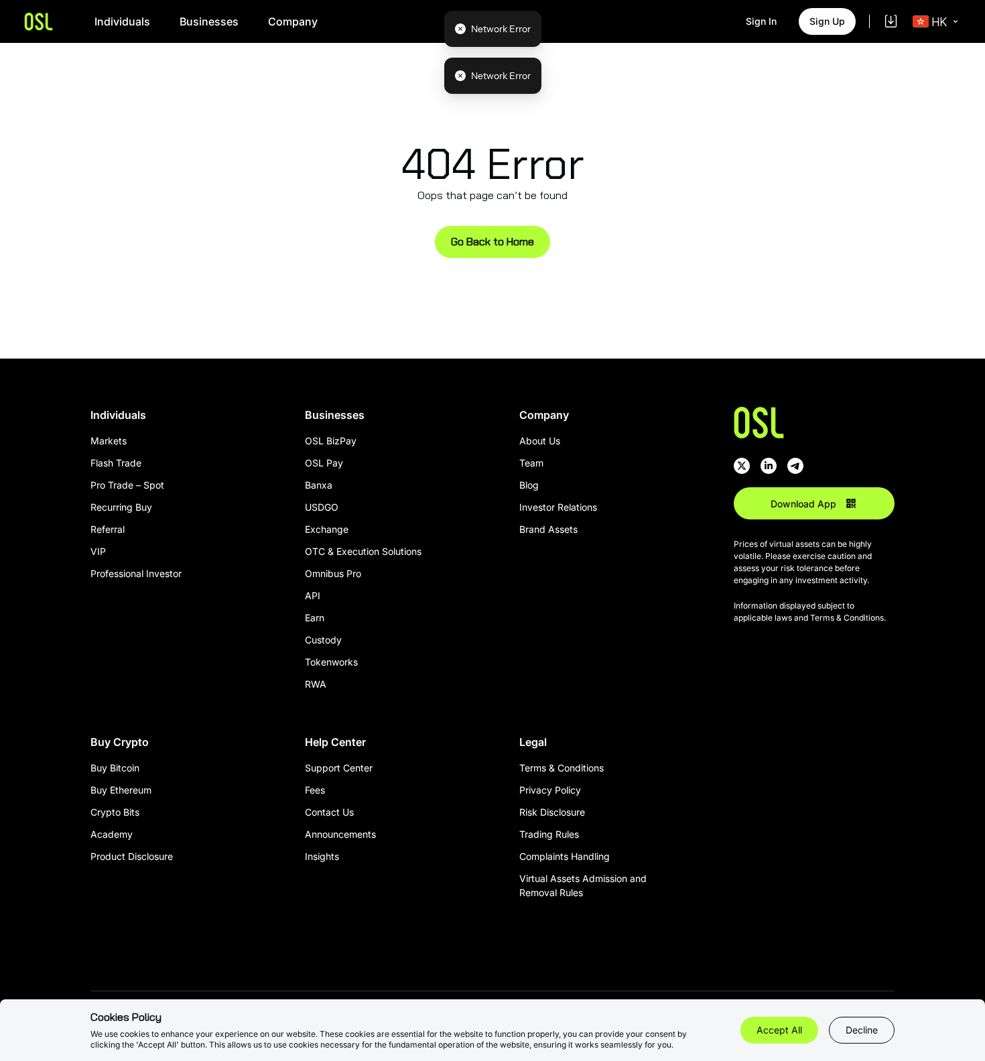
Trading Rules (549, 834)
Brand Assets (548, 529)
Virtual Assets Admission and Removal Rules (583, 885)
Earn (314, 617)
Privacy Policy (550, 790)
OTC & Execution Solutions (363, 551)
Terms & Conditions (561, 767)
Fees (315, 790)
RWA (315, 684)
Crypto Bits (114, 812)
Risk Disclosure (552, 812)
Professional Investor (136, 573)
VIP (98, 551)
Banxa (318, 485)
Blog (529, 485)
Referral (107, 529)
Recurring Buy (121, 507)
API (312, 595)
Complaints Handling (564, 856)
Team (531, 463)
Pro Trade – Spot (127, 485)
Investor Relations (558, 507)
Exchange (326, 529)
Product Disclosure (131, 856)
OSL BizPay (330, 440)
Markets (108, 440)
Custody (323, 639)
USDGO (321, 507)
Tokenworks (331, 662)
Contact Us (329, 812)
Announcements (340, 834)
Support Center (339, 767)
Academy (111, 834)
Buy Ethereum (120, 790)
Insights (322, 856)
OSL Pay (324, 463)
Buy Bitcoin (114, 767)
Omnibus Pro (333, 573)
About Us (539, 440)
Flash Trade (115, 463)
